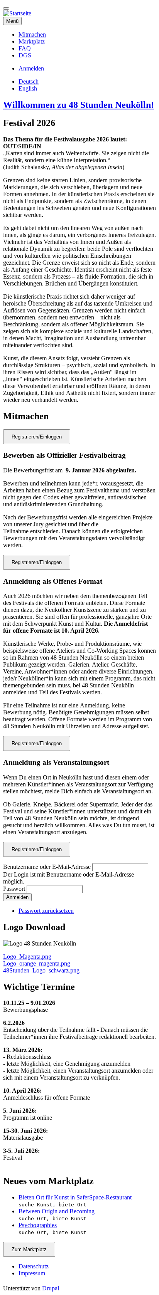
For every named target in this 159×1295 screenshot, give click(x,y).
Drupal (50, 1288)
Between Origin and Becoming (57, 1211)
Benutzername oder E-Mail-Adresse (47, 866)
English (28, 88)
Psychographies (38, 1225)
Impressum (32, 1273)
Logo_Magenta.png (27, 956)
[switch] (6, 8)
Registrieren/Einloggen (37, 437)
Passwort (14, 888)
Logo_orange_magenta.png (36, 963)
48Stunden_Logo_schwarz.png (41, 970)
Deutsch (29, 81)
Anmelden (31, 68)
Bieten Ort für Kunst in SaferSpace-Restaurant (75, 1197)
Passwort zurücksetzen (46, 910)
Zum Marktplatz (29, 1249)
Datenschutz (34, 1266)
